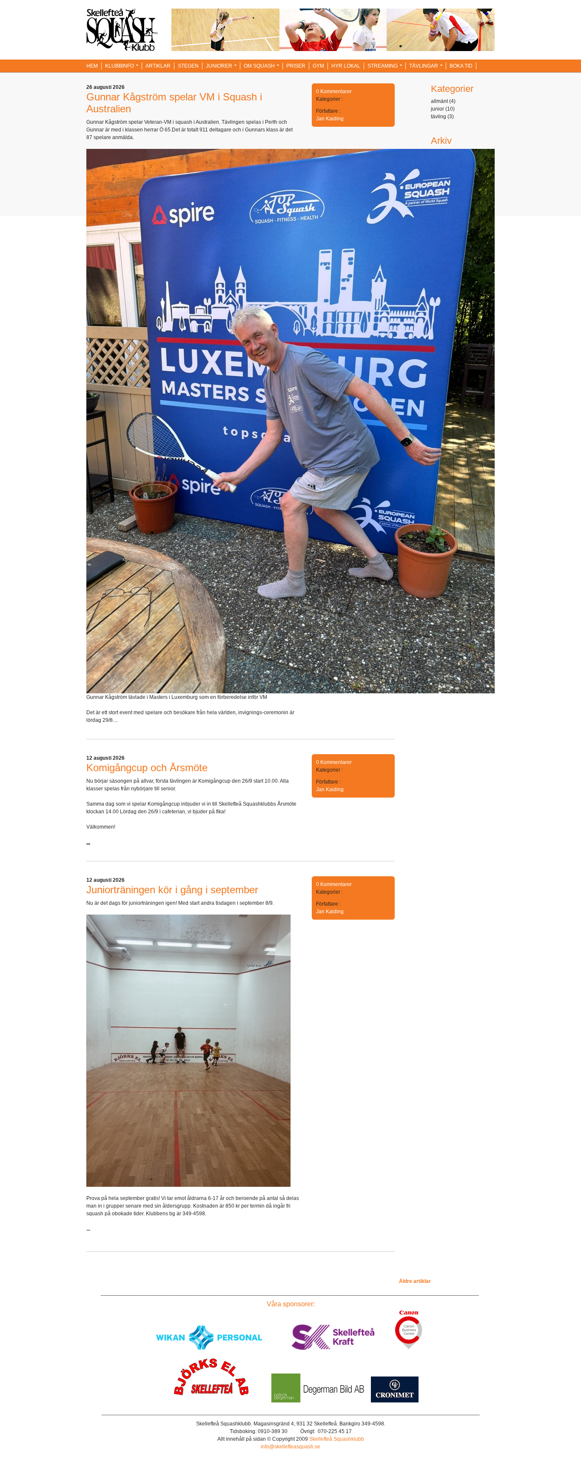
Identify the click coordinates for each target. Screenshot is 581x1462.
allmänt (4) (443, 101)
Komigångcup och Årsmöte (147, 767)
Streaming (382, 66)
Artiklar (158, 66)
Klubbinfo (119, 66)
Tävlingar (423, 66)
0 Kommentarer (334, 91)
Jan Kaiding (330, 119)
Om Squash (259, 66)
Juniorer (219, 66)
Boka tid (461, 66)
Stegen (188, 66)
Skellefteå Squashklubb (336, 1439)
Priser (295, 66)
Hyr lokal (345, 66)
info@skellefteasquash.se (290, 1447)
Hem (92, 66)
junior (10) (443, 109)
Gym (318, 66)
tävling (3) (442, 117)
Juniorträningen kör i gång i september (172, 889)
